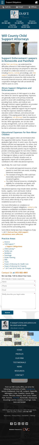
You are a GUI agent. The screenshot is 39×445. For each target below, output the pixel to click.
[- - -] (2, 2)
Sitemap (32, 415)
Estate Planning (9, 257)
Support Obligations (14, 246)
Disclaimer (25, 415)
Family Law (8, 251)
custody (17, 73)
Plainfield (12, 25)
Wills (5, 260)
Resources (19, 371)
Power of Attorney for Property (15, 266)
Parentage (8, 255)
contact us (31, 207)
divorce (10, 73)
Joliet (6, 21)
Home (19, 350)
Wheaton (32, 21)
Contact (19, 375)
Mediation (7, 253)
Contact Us (7, 272)
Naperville (25, 25)
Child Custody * (9, 249)
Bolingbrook (30, 389)
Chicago (19, 21)
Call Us (8, 7)
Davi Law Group (12, 64)
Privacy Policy (16, 415)
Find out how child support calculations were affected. (15, 233)
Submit (7, 312)
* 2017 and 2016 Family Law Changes (17, 268)
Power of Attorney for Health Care (16, 264)
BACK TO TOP (19, 380)
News (19, 366)
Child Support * (9, 244)
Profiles (19, 354)
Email (21, 7)
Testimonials (19, 362)
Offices (34, 7)
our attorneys (17, 117)
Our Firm (19, 358)
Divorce (7, 242)
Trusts (6, 262)
